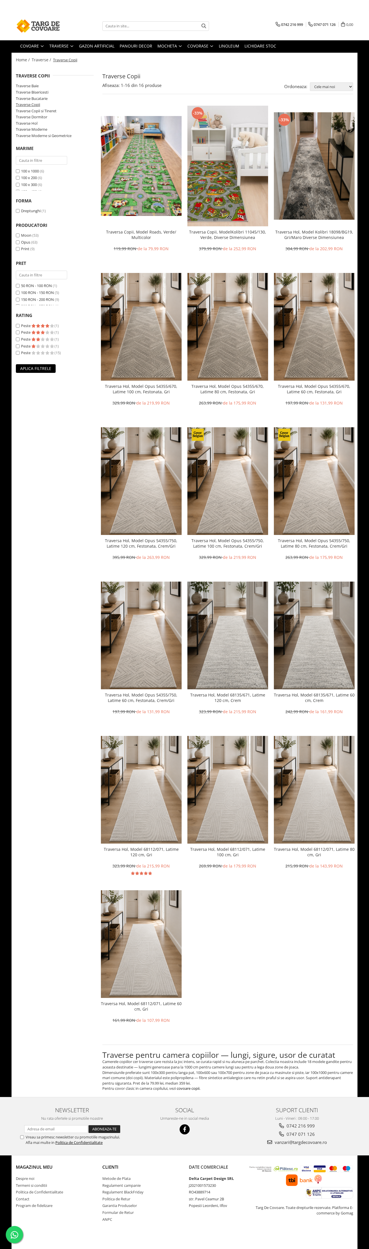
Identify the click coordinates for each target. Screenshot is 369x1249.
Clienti (110, 1167)
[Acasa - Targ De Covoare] (45, 26)
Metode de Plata (116, 1178)
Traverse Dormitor (31, 116)
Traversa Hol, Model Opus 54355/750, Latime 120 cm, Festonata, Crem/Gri (141, 543)
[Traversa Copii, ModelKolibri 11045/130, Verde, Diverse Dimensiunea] (227, 166)
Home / (23, 59)
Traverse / (42, 59)
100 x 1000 (30, 171)
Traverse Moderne (31, 129)
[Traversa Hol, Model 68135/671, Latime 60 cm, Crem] (314, 635)
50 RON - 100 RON (36, 285)
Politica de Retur (116, 1198)
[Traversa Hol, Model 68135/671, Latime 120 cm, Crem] (227, 635)
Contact (22, 1198)
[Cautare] (204, 26)
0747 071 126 (300, 1134)
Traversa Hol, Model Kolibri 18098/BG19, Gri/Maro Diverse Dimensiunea (314, 234)
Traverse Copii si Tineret (36, 110)
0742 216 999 (300, 1126)
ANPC (107, 1219)
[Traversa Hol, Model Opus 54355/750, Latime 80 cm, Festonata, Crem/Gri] (314, 481)
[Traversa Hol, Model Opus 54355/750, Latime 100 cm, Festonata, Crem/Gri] (227, 481)
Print (25, 248)
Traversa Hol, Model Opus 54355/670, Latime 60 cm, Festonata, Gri (314, 389)
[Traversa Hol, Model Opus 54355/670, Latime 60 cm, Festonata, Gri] (314, 327)
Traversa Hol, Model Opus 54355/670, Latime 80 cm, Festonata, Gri (227, 389)
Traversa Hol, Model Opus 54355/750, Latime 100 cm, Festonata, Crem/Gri (227, 543)
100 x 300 (29, 184)
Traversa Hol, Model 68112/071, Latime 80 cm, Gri (314, 851)
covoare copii (188, 1088)
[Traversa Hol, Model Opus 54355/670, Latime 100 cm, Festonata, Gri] (141, 327)
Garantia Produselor (119, 1205)
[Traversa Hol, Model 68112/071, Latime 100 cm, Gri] (227, 790)
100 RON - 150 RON (37, 292)
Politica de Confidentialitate (79, 1142)
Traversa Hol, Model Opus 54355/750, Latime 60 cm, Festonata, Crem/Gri (141, 697)
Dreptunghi (31, 210)
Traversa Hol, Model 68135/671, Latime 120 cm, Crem (227, 697)
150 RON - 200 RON (37, 299)
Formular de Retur (118, 1212)
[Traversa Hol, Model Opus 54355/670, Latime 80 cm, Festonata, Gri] (227, 327)
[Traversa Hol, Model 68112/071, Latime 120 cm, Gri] (141, 790)
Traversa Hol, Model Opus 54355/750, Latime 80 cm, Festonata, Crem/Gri (314, 543)
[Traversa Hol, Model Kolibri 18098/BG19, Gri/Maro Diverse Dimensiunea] (314, 166)
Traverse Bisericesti (32, 92)
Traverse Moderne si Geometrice (43, 135)
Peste (26, 325)
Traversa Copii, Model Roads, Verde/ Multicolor (141, 234)
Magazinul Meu (34, 1167)
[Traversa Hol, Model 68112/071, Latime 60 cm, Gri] (141, 944)
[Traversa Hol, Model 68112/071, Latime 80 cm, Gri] (314, 790)
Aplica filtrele (35, 368)
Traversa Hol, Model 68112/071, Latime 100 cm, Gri (227, 851)
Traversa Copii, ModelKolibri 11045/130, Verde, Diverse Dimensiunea (227, 234)
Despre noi (25, 1178)
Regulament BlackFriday (123, 1192)
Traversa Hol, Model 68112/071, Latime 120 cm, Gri (141, 851)
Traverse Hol (26, 123)
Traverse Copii (28, 104)
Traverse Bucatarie (32, 98)
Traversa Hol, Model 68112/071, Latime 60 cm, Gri (141, 1006)
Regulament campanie (121, 1185)
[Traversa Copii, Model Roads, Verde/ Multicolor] (141, 166)
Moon (26, 235)
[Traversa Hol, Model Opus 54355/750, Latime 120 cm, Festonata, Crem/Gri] (141, 481)
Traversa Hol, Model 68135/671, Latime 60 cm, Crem (314, 697)
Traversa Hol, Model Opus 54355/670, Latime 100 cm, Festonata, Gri (141, 389)
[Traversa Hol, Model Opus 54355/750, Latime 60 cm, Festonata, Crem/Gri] (141, 635)
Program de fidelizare (34, 1205)
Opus (25, 242)
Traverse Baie (27, 85)
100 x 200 (29, 177)
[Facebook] (185, 1129)
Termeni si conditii (31, 1185)
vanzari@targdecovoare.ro (300, 1142)
